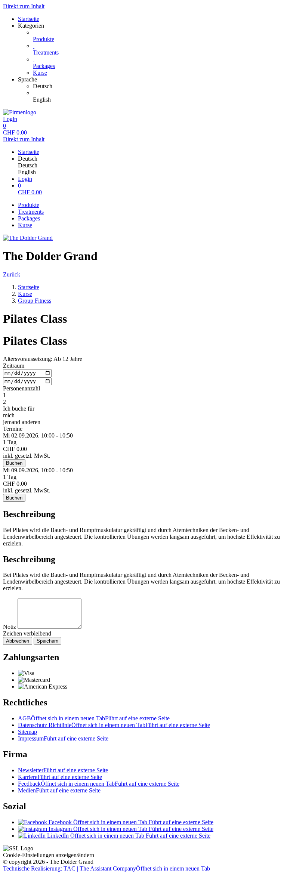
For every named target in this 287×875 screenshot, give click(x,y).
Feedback (98, 783)
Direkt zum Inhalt (23, 6)
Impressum (63, 738)
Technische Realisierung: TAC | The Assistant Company (106, 868)
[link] (158, 86)
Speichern (47, 641)
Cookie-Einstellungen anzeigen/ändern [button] (48, 855)
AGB (94, 718)
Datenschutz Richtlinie (114, 725)
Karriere (60, 777)
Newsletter (63, 770)
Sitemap (27, 732)
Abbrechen (17, 641)
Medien (59, 790)
